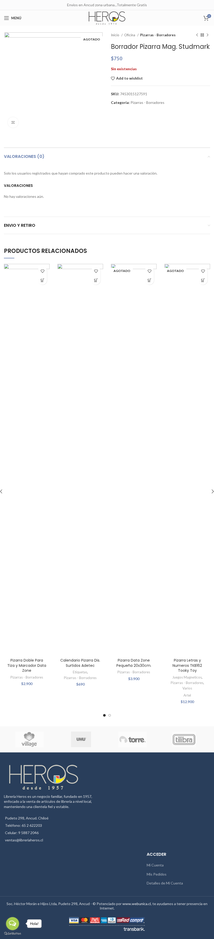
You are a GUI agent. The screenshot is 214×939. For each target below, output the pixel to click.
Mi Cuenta (155, 865)
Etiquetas (80, 672)
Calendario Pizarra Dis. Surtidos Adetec (80, 663)
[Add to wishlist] (42, 271)
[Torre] (132, 739)
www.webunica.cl (136, 903)
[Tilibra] (184, 739)
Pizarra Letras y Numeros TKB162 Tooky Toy (187, 665)
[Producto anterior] (197, 35)
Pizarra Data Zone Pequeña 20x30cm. (133, 663)
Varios (187, 688)
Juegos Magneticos (187, 677)
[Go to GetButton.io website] (12, 933)
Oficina (130, 35)
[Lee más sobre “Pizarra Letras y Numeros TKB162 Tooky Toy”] (202, 280)
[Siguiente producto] (207, 35)
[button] (42, 280)
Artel (187, 695)
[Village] (29, 739)
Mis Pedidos (157, 874)
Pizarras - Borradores (158, 35)
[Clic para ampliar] (13, 122)
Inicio (115, 35)
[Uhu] (81, 739)
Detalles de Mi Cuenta (165, 883)
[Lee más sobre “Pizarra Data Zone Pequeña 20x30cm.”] (149, 280)
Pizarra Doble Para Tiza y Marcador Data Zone (26, 665)
